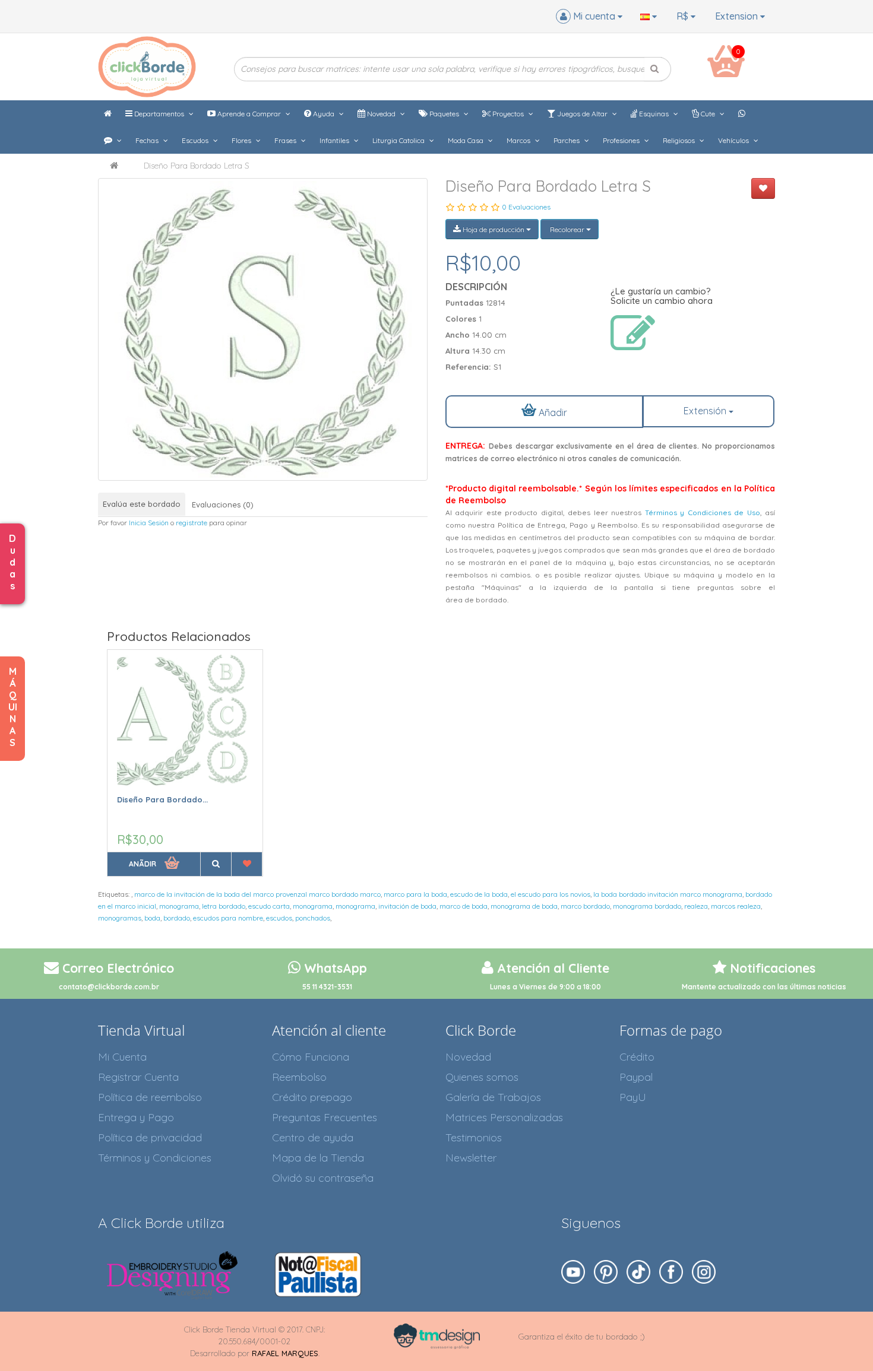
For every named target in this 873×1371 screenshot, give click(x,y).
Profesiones (622, 140)
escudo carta (269, 906)
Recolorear (567, 229)
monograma (179, 906)
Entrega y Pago (136, 1117)
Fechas (147, 140)
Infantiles (335, 140)
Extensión (706, 411)
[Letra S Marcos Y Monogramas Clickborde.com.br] (263, 329)
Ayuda (323, 113)
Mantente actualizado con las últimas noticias (764, 986)
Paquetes (444, 113)
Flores (242, 140)
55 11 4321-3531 (327, 986)
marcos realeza (736, 906)
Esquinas (653, 113)
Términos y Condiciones (154, 1157)
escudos (279, 917)
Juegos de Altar (582, 113)
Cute (708, 113)
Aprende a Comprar (249, 113)
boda (152, 917)
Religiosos (680, 140)
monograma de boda (524, 906)
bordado (176, 917)
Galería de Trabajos (493, 1097)
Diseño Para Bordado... (162, 799)
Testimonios (473, 1137)
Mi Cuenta (122, 1057)
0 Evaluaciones (526, 206)
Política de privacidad (150, 1137)
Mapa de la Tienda (318, 1157)
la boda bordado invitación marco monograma (667, 894)
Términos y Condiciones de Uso (702, 512)
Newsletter (470, 1157)
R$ (683, 16)
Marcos (519, 140)
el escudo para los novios (550, 894)
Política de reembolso (150, 1097)
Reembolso (299, 1077)
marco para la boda (415, 894)
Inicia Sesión (149, 522)
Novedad (381, 113)
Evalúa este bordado (142, 504)
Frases (286, 140)
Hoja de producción (493, 229)
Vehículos (734, 140)
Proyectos (508, 113)
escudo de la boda (479, 894)
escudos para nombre (228, 917)
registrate (191, 522)
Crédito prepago (312, 1097)
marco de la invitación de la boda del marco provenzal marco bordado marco (257, 894)
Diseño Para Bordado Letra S (196, 165)
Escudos (196, 140)
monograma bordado (647, 906)
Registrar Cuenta (138, 1077)
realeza (696, 906)
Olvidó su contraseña (323, 1178)
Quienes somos (481, 1077)
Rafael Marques (285, 1353)
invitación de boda (407, 906)
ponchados (312, 917)
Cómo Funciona (310, 1057)
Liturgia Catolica (399, 140)
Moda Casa (466, 140)
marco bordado (585, 906)
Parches (567, 140)
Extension (737, 16)
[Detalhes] (215, 864)
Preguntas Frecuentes (324, 1117)
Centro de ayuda (312, 1137)
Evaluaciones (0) (223, 504)
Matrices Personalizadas (504, 1117)
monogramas (119, 917)
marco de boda (463, 906)
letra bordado (223, 906)
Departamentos (159, 113)
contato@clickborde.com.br (109, 986)
